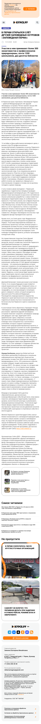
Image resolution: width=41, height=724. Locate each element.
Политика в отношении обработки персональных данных (15, 709)
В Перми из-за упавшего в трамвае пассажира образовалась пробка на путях (16, 531)
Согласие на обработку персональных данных (18, 713)
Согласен (31, 9)
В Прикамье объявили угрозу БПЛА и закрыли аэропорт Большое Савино (16, 519)
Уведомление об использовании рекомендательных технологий (14, 717)
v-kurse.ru (12, 5)
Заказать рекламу (21, 638)
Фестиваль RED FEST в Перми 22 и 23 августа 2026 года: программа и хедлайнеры (18, 507)
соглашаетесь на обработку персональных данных (12, 12)
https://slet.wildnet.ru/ (23, 428)
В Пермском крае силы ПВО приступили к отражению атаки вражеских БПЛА (19, 513)
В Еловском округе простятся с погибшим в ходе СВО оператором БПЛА (18, 525)
